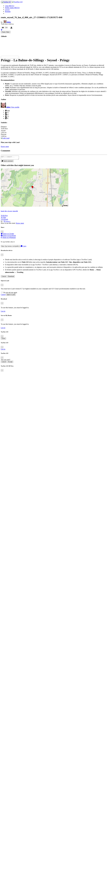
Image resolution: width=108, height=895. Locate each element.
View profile (15, 107)
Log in (7, 9)
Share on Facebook (9, 235)
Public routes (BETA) (12, 8)
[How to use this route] (1, 30)
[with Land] (5, 138)
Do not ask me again (10, 292)
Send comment (8, 161)
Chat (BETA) (9, 6)
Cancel (4, 276)
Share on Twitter (8, 234)
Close (3, 338)
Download (11, 276)
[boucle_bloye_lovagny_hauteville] (34, 206)
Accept (10, 362)
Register (8, 11)
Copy (24, 246)
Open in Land (11, 294)
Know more (5, 146)
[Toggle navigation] (6, 2)
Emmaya (7, 221)
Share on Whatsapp (9, 237)
